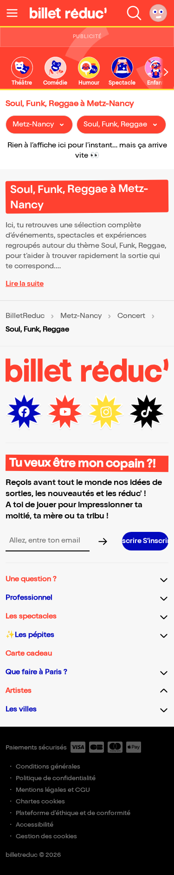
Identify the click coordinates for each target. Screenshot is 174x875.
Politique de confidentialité (56, 778)
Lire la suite (25, 283)
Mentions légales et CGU (53, 790)
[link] (22, 72)
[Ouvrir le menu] (16, 13)
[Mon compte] (158, 13)
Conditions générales (48, 766)
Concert (131, 316)
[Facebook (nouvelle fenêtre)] (24, 412)
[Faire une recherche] (134, 13)
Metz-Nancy (81, 316)
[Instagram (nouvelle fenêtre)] (105, 412)
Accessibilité (34, 825)
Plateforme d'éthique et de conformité (73, 813)
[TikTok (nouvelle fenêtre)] (146, 412)
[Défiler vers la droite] (166, 72)
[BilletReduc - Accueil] (68, 13)
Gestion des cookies (46, 836)
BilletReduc (25, 316)
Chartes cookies (40, 801)
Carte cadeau (29, 653)
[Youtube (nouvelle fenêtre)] (65, 412)
